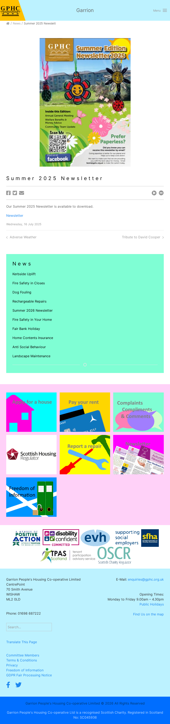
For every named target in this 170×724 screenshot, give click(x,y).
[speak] (154, 192)
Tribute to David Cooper (141, 237)
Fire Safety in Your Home (32, 319)
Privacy (12, 665)
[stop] (161, 192)
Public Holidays (152, 604)
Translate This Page (21, 642)
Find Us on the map (148, 614)
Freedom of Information (25, 670)
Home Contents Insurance (32, 338)
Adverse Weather (23, 237)
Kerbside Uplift (24, 274)
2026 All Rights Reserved (125, 703)
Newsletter (14, 215)
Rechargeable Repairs (29, 301)
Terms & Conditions (21, 660)
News (17, 23)
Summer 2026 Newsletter (32, 310)
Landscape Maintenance (31, 356)
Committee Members (22, 655)
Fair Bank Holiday (26, 329)
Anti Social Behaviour (29, 347)
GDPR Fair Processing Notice (29, 675)
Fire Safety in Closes (28, 283)
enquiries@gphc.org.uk (146, 579)
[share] (8, 192)
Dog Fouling (21, 292)
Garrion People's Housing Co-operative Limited (63, 703)
